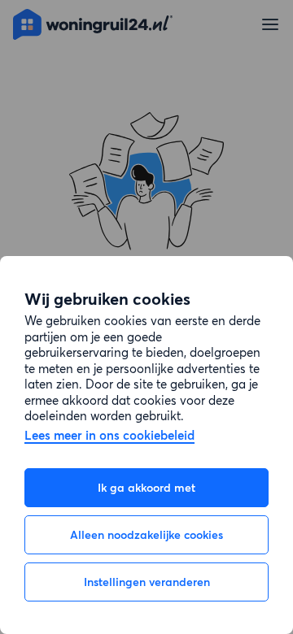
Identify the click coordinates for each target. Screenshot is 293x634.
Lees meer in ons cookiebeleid (109, 436)
